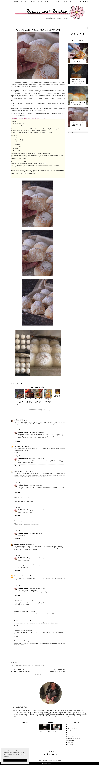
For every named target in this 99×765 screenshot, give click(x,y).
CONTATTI (57, 1)
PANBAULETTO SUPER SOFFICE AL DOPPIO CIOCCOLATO (20, 401)
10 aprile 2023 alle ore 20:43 (26, 630)
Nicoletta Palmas (22, 432)
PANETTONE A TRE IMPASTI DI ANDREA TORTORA (29, 401)
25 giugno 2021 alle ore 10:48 (36, 432)
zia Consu (16, 544)
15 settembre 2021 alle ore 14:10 (37, 588)
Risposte (18, 429)
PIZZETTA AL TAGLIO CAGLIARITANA (77, 60)
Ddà (15, 446)
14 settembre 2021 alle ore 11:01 (28, 576)
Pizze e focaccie (70, 731)
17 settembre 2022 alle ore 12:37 (30, 601)
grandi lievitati (70, 740)
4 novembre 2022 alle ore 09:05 (31, 565)
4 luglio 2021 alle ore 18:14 (35, 533)
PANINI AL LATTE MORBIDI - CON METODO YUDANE (77, 124)
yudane (61, 410)
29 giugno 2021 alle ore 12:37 (26, 497)
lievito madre (69, 744)
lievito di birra (45, 410)
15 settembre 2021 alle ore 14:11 (37, 558)
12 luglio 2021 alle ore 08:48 (27, 544)
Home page (15, 1)
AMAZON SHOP (67, 1)
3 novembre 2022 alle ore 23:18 (27, 611)
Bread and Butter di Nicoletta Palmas (51, 760)
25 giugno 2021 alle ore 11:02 (24, 446)
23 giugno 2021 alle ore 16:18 (30, 420)
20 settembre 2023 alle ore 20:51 (27, 641)
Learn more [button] (7, 756)
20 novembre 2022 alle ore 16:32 (27, 621)
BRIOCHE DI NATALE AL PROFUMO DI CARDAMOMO (38, 401)
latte (17, 410)
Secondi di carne (70, 735)
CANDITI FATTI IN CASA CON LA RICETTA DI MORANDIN (78, 81)
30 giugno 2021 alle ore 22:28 (36, 510)
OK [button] (15, 760)
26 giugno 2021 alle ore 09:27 (25, 471)
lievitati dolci (37, 410)
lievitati (21, 410)
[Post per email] (44, 409)
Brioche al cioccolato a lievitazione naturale (48, 401)
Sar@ (15, 471)
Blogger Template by (49, 763)
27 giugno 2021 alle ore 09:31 (36, 458)
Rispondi (16, 426)
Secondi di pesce (70, 736)
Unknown (16, 576)
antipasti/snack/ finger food (73, 738)
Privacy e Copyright (44, 1)
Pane (67, 727)
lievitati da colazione (28, 410)
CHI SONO (24, 1)
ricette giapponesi (54, 410)
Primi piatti (69, 733)
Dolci (67, 725)
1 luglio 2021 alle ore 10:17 (26, 521)
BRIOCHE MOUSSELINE (57, 395)
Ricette (32, 1)
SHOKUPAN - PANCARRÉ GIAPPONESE (78, 103)
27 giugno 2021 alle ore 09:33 (36, 485)
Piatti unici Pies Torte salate (73, 729)
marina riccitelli (18, 420)
